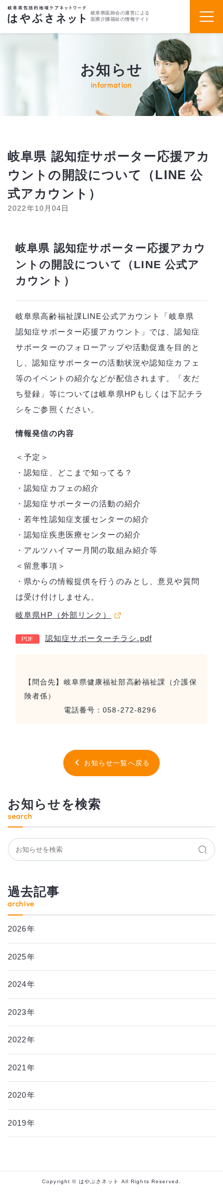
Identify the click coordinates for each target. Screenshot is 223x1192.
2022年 (21, 1039)
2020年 (21, 1095)
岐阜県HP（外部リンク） (64, 614)
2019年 (21, 1122)
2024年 (21, 984)
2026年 (21, 928)
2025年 (21, 956)
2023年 (21, 1012)
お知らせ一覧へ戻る (117, 763)
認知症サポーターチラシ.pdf (98, 638)
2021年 (21, 1067)
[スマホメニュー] (206, 16)
